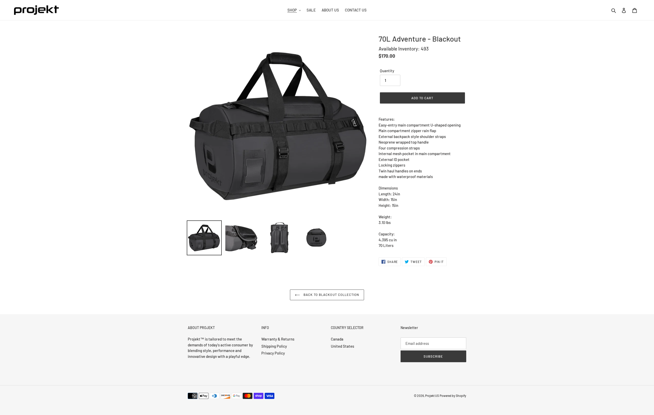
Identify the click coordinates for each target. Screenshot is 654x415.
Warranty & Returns (277, 339)
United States (342, 346)
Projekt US (432, 395)
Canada (337, 339)
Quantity (387, 70)
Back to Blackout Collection (330, 295)
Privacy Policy (273, 353)
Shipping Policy (274, 346)
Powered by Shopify (453, 395)
